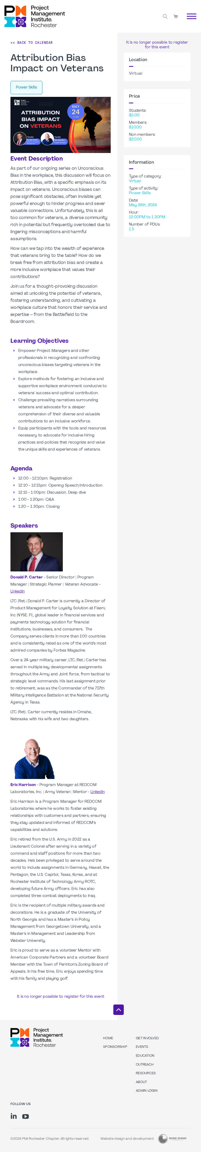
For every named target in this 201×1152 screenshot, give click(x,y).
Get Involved (147, 1038)
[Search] (165, 16)
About (141, 1082)
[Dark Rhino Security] (172, 1138)
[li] (13, 1116)
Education (145, 1056)
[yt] (25, 1116)
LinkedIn (17, 592)
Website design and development (127, 1139)
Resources (146, 1073)
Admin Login (147, 1090)
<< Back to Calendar (31, 42)
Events (142, 1047)
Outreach (145, 1064)
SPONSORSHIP (115, 1047)
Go (189, 22)
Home (108, 1038)
